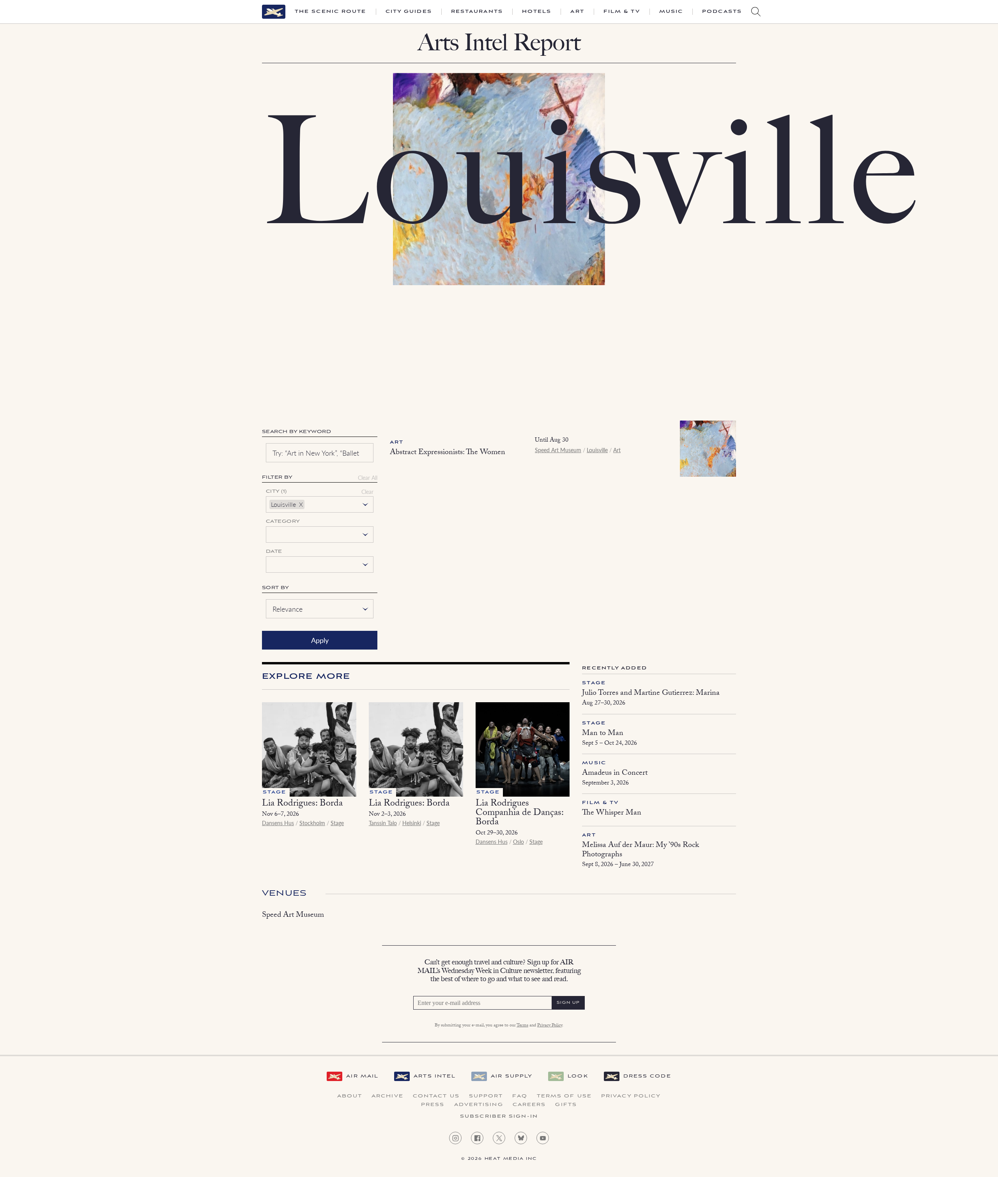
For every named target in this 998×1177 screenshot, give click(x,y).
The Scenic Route (330, 11)
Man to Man (602, 733)
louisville (283, 504)
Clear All (367, 477)
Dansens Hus (278, 823)
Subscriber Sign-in (499, 1116)
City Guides (409, 11)
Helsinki (411, 823)
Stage (337, 823)
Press (433, 1105)
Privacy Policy (549, 1026)
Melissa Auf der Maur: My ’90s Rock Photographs (640, 850)
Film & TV (621, 11)
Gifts (566, 1105)
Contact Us (436, 1096)
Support (486, 1096)
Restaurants (477, 11)
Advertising (478, 1105)
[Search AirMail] (756, 11)
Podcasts (722, 11)
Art (577, 11)
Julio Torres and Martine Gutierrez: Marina (651, 693)
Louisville (597, 450)
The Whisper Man (611, 813)
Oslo (518, 841)
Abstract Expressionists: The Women (447, 453)
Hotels (537, 11)
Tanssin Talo (383, 823)
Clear (367, 491)
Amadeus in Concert (615, 773)
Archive (387, 1096)
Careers (529, 1105)
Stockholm (312, 823)
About (350, 1096)
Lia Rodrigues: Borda (302, 804)
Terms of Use (564, 1096)
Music (671, 11)
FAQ (519, 1096)
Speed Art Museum (558, 450)
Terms (522, 1026)
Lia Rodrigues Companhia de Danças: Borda (519, 813)
